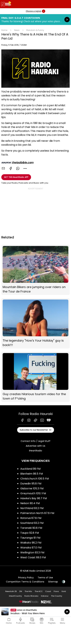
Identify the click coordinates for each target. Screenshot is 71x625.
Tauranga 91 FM (30, 538)
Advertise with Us (35, 445)
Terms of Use (45, 577)
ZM (20, 591)
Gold (63, 591)
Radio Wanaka (31, 596)
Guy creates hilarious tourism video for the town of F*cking (35, 377)
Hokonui (44, 596)
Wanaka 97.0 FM (30, 547)
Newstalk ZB (11, 591)
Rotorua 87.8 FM (30, 518)
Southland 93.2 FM (31, 523)
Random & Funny (35, 30)
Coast (48, 591)
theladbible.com (23, 162)
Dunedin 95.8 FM (30, 483)
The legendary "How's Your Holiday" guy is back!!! (35, 323)
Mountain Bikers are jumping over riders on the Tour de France (35, 270)
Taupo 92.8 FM (29, 533)
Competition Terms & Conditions (25, 581)
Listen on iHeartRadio (35, 612)
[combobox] (25, 168)
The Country (56, 596)
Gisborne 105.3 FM (31, 488)
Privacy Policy (26, 577)
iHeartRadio (35, 450)
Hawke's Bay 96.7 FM (33, 498)
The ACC (39, 591)
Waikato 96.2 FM (30, 543)
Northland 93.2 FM (31, 508)
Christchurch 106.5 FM (34, 478)
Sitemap (53, 581)
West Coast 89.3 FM (33, 557)
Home (4, 30)
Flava (56, 591)
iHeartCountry (15, 596)
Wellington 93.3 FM (32, 552)
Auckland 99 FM (30, 469)
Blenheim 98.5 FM (31, 474)
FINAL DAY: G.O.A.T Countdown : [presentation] (35, 19)
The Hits (28, 591)
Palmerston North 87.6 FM (37, 513)
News (16, 30)
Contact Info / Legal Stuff (35, 441)
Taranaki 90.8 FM (31, 528)
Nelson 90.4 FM (30, 503)
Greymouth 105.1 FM (33, 493)
